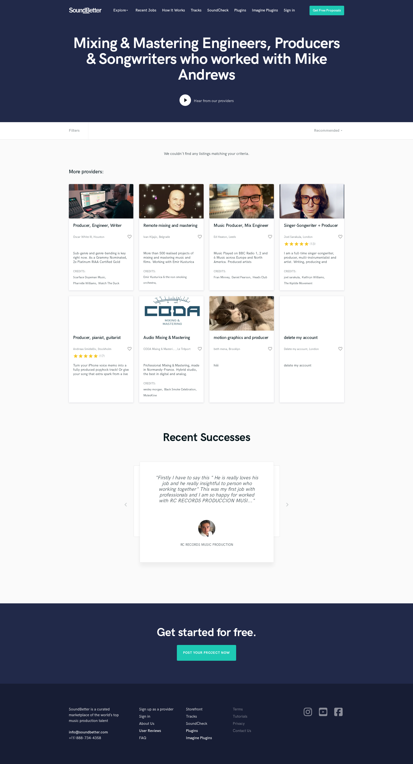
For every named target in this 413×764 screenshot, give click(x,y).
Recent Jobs (146, 10)
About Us (146, 723)
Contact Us (242, 731)
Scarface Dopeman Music (89, 277)
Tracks (196, 10)
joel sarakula (292, 277)
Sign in (289, 10)
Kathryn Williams (313, 277)
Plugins (240, 10)
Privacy (239, 723)
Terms (238, 709)
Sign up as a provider (156, 709)
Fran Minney (221, 277)
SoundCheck (217, 10)
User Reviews (150, 731)
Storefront (194, 709)
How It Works (173, 10)
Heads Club (260, 277)
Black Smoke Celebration (180, 389)
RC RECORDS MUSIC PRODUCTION (206, 545)
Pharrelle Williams (84, 283)
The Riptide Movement (298, 283)
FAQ (142, 738)
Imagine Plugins (265, 10)
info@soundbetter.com (88, 732)
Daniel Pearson (241, 277)
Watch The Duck (108, 283)
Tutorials (240, 716)
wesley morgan (152, 389)
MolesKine (150, 395)
